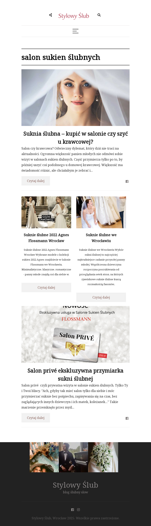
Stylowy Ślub (75, 485)
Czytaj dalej (35, 181)
